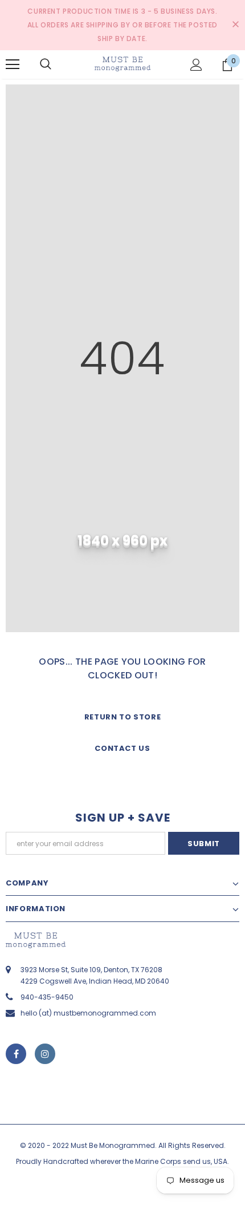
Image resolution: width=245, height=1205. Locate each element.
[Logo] (122, 63)
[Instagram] (45, 1054)
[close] (235, 25)
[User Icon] (196, 65)
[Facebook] (16, 1054)
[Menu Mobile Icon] (12, 64)
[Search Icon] (45, 64)
